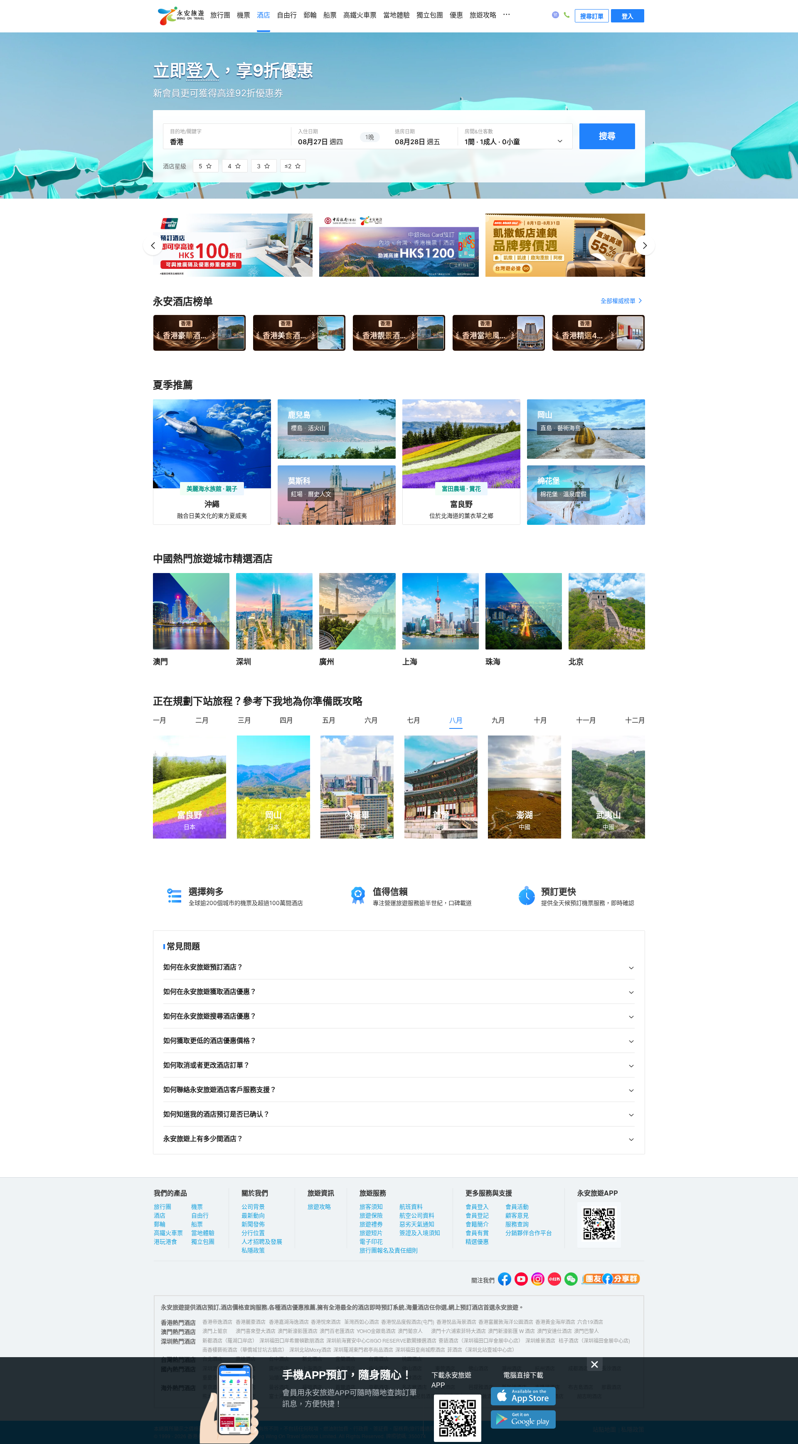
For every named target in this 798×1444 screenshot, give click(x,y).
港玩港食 (165, 1241)
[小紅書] (554, 1280)
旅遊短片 (371, 1232)
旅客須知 (371, 1206)
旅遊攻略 (483, 15)
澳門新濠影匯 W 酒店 (511, 1330)
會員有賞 (477, 1232)
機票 (243, 15)
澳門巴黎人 (586, 1330)
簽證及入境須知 (419, 1232)
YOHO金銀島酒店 (376, 1330)
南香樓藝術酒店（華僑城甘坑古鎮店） (244, 1349)
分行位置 (253, 1232)
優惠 (456, 15)
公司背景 (253, 1206)
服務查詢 (517, 1224)
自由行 (287, 15)
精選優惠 (477, 1241)
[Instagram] (537, 1280)
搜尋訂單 (591, 16)
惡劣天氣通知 (416, 1224)
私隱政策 (253, 1250)
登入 (627, 16)
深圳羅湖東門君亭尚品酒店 (363, 1349)
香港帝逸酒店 (217, 1321)
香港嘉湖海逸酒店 (289, 1321)
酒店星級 (174, 166)
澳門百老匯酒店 (337, 1330)
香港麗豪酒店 (251, 1321)
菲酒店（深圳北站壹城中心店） (482, 1349)
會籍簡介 (477, 1224)
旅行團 (220, 15)
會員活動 (517, 1206)
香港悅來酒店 (326, 1321)
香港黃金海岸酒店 (555, 1321)
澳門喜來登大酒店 (256, 1330)
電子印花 (371, 1241)
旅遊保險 (371, 1215)
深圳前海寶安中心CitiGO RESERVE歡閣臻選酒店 (381, 1340)
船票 (330, 15)
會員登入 (477, 1206)
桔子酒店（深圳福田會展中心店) (594, 1340)
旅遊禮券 (371, 1224)
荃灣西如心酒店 (361, 1321)
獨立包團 (429, 15)
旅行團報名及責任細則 (389, 1250)
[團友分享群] (611, 1280)
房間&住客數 (479, 131)
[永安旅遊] (180, 16)
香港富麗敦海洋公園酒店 (505, 1321)
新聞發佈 (253, 1224)
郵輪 (310, 15)
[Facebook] (504, 1280)
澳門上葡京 (214, 1330)
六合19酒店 (590, 1321)
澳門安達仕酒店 (554, 1330)
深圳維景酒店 (540, 1340)
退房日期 (405, 131)
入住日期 (308, 131)
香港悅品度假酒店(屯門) (407, 1321)
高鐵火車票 (360, 15)
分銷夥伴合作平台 (528, 1232)
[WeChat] (571, 1280)
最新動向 (253, 1215)
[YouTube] (521, 1280)
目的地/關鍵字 (186, 131)
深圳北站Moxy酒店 (310, 1349)
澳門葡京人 (410, 1330)
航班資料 (411, 1206)
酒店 (263, 15)
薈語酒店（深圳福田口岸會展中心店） (480, 1340)
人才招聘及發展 (261, 1241)
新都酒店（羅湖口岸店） (229, 1340)
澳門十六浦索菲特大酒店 (458, 1330)
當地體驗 (396, 15)
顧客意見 (517, 1215)
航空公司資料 (416, 1215)
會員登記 (477, 1215)
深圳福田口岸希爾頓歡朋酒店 (291, 1340)
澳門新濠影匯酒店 (298, 1330)
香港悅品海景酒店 (456, 1321)
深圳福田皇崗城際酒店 (420, 1349)
